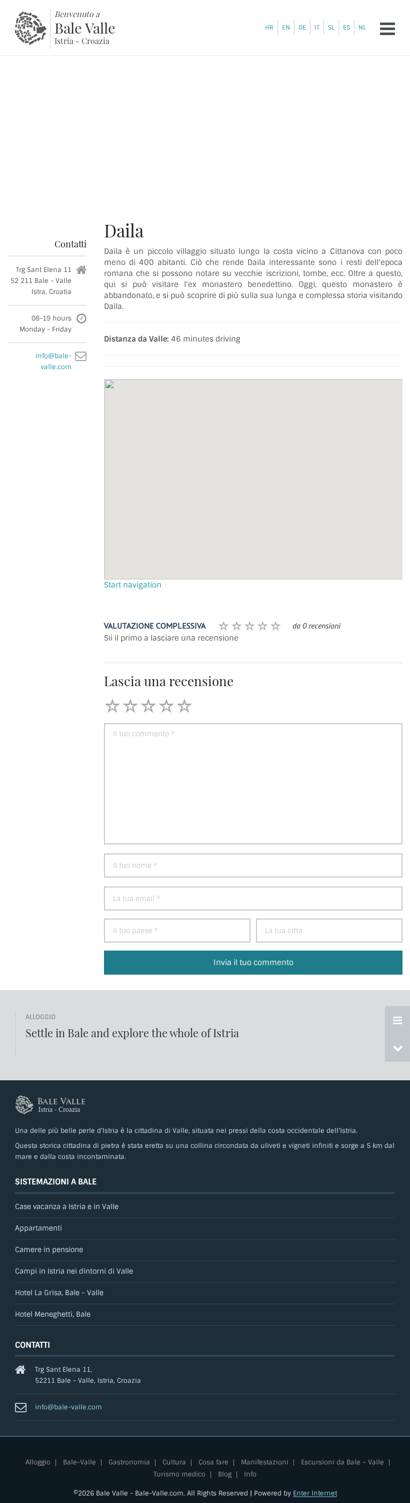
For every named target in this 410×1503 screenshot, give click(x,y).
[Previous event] (397, 1048)
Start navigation (133, 585)
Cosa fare (213, 1462)
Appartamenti (38, 1228)
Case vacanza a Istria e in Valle (66, 1207)
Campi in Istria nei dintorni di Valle (74, 1271)
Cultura (174, 1462)
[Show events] (397, 1020)
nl (362, 28)
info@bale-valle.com (68, 1407)
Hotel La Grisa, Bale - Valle (59, 1293)
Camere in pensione (49, 1250)
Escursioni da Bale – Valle (342, 1462)
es (346, 28)
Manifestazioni (264, 1462)
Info (250, 1474)
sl (331, 28)
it (317, 28)
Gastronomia (129, 1462)
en (286, 28)
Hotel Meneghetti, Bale (52, 1314)
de (302, 28)
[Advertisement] (205, 131)
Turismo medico (180, 1474)
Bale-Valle (79, 1462)
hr (269, 28)
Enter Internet (315, 1493)
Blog (225, 1474)
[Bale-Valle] (30, 28)
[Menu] (387, 29)
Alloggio (38, 1462)
